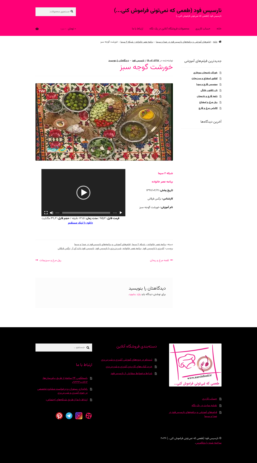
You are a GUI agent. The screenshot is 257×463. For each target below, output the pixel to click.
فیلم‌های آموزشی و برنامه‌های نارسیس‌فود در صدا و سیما (183, 42)
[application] (83, 192)
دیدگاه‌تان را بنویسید (118, 61)
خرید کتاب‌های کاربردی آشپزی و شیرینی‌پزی (129, 366)
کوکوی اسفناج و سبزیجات (204, 78)
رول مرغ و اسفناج (208, 102)
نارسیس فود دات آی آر (83, 249)
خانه (219, 29)
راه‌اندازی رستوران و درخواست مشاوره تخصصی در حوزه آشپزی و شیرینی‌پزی (62, 391)
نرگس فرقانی (64, 249)
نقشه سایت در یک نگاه (204, 405)
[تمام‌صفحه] (46, 213)
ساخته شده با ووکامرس (209, 443)
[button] (83, 193)
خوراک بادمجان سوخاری (205, 73)
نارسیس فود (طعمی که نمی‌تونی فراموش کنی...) (168, 10)
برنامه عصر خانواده (132, 249)
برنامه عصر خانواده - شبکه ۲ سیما (136, 42)
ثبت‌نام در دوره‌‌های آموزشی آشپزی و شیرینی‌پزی (126, 360)
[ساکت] (51, 213)
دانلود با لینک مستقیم (80, 223)
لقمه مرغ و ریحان (159, 260)
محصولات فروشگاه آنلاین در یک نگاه (169, 29)
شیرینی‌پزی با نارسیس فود (108, 249)
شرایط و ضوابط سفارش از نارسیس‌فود (131, 373)
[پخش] (121, 213)
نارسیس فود (138, 61)
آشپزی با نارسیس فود (153, 249)
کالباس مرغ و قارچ (208, 108)
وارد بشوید (135, 294)
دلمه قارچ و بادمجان (207, 96)
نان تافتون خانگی (209, 90)
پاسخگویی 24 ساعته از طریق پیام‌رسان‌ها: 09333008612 (65, 380)
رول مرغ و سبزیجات (50, 260)
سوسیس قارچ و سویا (206, 84)
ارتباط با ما (137, 29)
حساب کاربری (202, 29)
